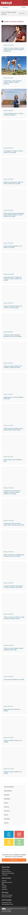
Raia (3, 884)
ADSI (10, 909)
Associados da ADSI (6, 911)
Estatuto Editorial (6, 871)
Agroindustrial (8, 790)
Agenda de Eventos (7, 882)
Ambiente (6, 795)
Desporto (6, 807)
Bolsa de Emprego (7, 896)
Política (6, 815)
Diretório (4, 880)
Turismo (6, 823)
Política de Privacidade (8, 873)
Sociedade (7, 819)
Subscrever (14, 860)
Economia (6, 811)
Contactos (4, 875)
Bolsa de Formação (7, 895)
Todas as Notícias (9, 786)
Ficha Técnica (5, 869)
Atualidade (7, 799)
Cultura (6, 803)
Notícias (3, 12)
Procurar (24, 7)
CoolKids (4, 886)
